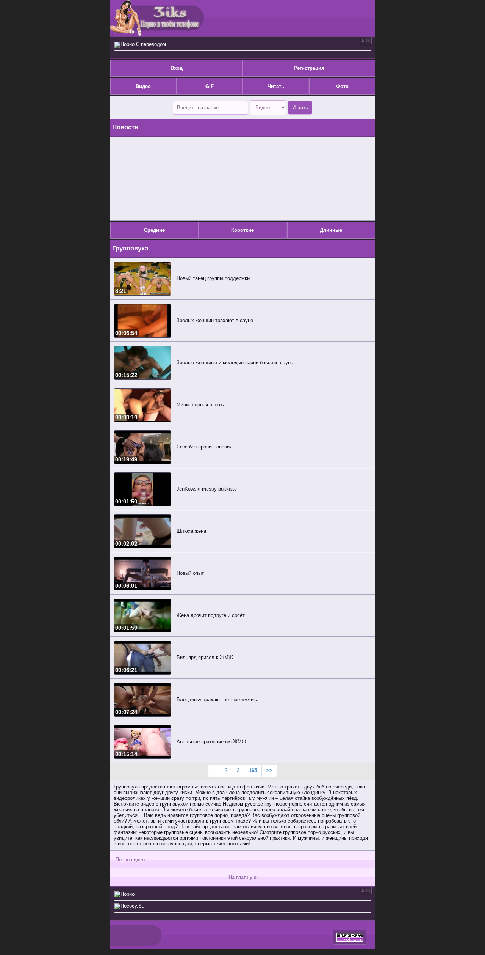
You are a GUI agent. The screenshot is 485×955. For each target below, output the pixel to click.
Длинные (331, 230)
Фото (342, 86)
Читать (276, 86)
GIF (209, 86)
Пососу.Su (132, 906)
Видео (143, 86)
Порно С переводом (143, 44)
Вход (177, 68)
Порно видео (130, 859)
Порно (127, 894)
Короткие (242, 230)
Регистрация (309, 68)
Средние (154, 230)
